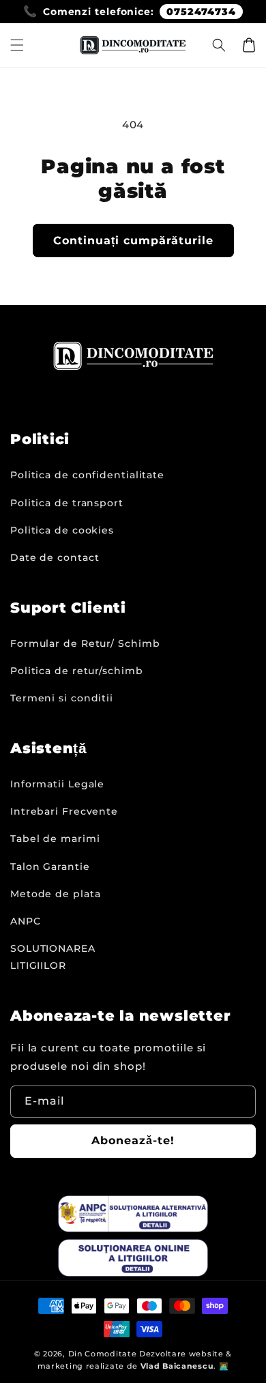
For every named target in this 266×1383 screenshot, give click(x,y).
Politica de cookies (62, 530)
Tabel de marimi (55, 838)
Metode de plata (55, 894)
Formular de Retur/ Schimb (85, 643)
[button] (17, 45)
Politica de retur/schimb (76, 671)
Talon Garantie (50, 866)
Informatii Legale (57, 784)
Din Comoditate (102, 1353)
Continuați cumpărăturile (133, 240)
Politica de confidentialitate (87, 475)
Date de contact (55, 557)
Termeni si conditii (61, 698)
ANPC (25, 921)
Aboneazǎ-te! (133, 1140)
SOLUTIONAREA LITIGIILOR (52, 957)
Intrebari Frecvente (64, 811)
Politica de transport (66, 503)
